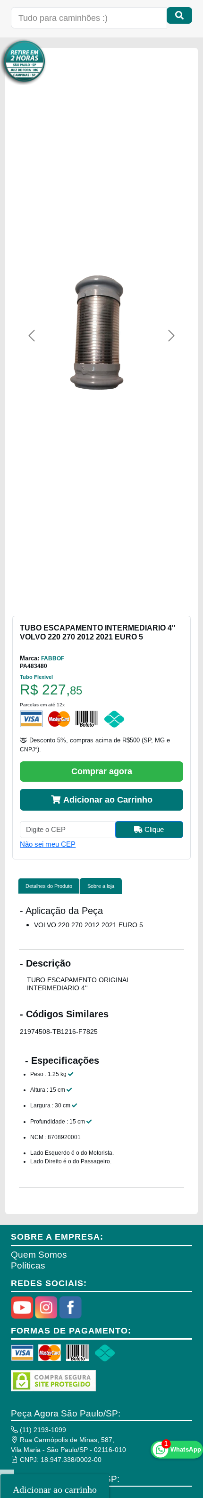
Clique (153, 829)
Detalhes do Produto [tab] (48, 886)
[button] (31, 335)
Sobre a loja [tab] (100, 886)
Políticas (28, 1265)
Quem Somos (39, 1255)
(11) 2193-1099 (42, 1430)
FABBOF (52, 658)
